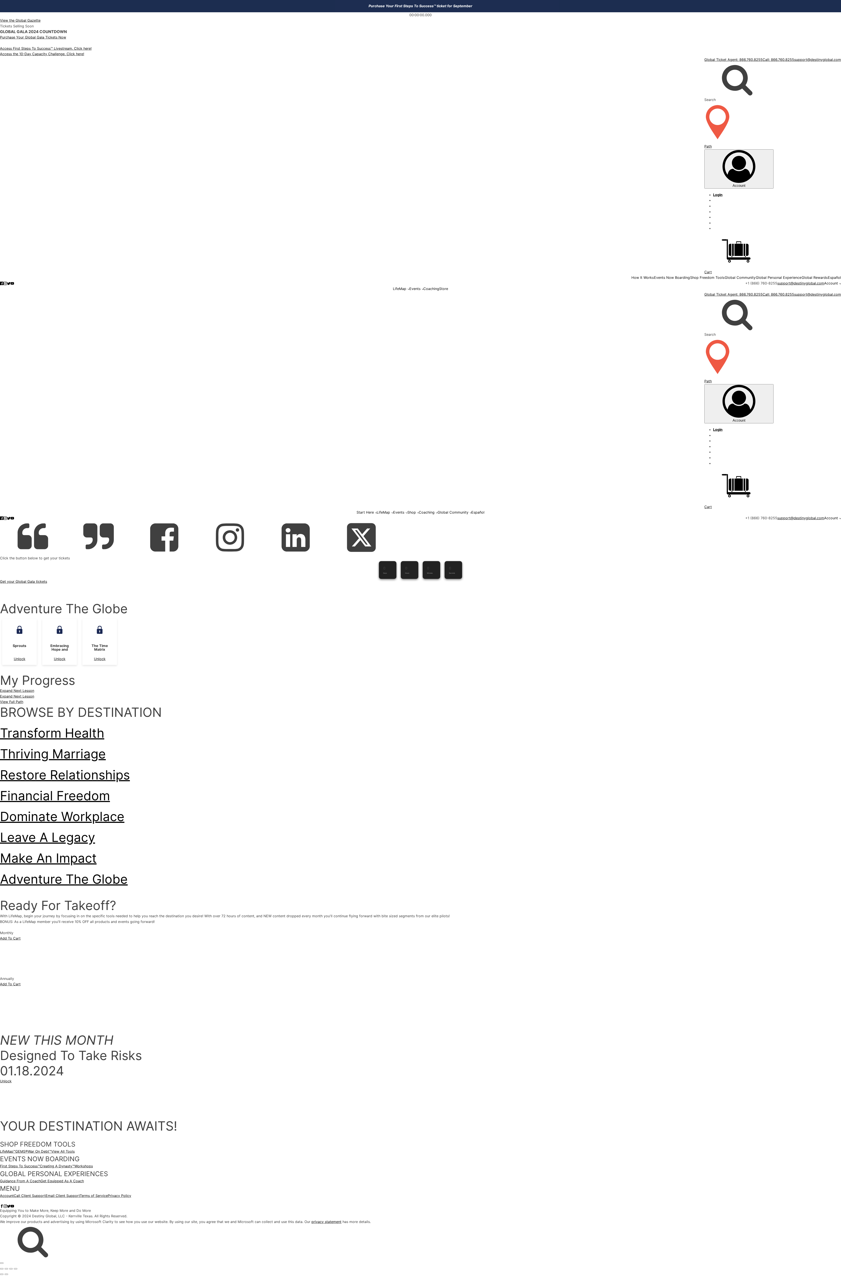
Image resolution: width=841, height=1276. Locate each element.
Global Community (740, 277)
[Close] (2, 1263)
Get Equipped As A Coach (62, 1181)
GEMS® (21, 1151)
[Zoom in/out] (2, 1268)
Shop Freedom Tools (707, 277)
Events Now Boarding (672, 277)
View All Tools (63, 1151)
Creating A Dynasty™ (57, 1166)
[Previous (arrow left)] (2, 1274)
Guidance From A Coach (20, 1181)
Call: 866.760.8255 (778, 59)
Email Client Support (63, 1195)
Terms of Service (94, 1195)
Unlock (19, 659)
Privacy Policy (119, 1195)
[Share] (11, 1268)
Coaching (431, 288)
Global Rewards (815, 277)
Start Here (365, 512)
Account (831, 283)
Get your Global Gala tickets (23, 581)
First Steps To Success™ (20, 1166)
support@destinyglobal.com (817, 59)
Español (834, 277)
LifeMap (399, 288)
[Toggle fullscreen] (6, 1268)
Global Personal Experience (778, 277)
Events (414, 288)
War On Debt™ (39, 1151)
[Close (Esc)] (15, 1268)
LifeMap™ (7, 1151)
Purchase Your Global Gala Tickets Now (33, 37)
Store (443, 288)
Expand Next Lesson (17, 690)
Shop (411, 512)
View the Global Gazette (20, 20)
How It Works (642, 277)
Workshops (83, 1166)
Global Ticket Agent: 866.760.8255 (733, 59)
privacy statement (326, 1221)
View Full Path (11, 702)
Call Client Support (30, 1195)
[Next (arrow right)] (6, 1274)
